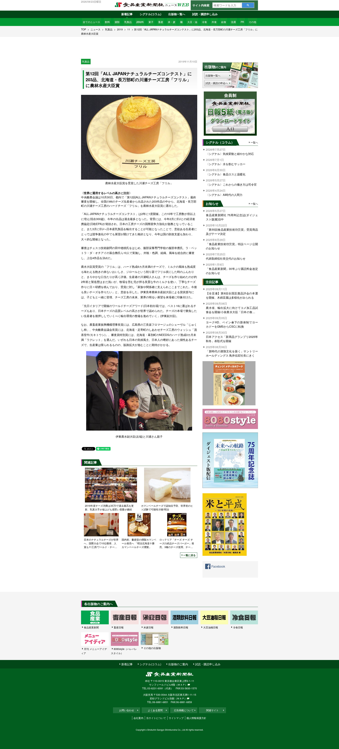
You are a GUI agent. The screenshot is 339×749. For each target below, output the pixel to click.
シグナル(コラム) (150, 14)
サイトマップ (176, 718)
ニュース (95, 29)
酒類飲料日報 (180, 627)
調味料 (140, 22)
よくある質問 (155, 710)
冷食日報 (238, 627)
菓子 (150, 22)
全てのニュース (91, 22)
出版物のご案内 (178, 664)
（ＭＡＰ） (181, 684)
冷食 (204, 22)
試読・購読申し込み (205, 14)
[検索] (248, 5)
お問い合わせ (126, 710)
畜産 (160, 22)
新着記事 (127, 14)
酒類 (117, 22)
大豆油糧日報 (210, 627)
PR (242, 22)
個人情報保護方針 (196, 718)
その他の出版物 (152, 648)
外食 (214, 22)
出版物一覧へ (176, 14)
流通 (233, 22)
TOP (83, 29)
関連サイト (212, 710)
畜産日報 (119, 627)
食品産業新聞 (91, 627)
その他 (252, 22)
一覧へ (254, 142)
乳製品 (128, 22)
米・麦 (171, 22)
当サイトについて (156, 718)
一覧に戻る (189, 555)
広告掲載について (184, 710)
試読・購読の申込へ (217, 83)
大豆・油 (192, 22)
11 (128, 29)
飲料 (107, 22)
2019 (120, 29)
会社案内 (138, 718)
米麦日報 (148, 627)
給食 (223, 22)
